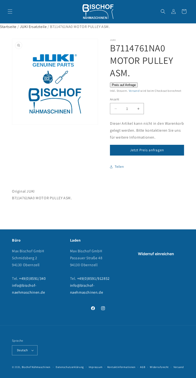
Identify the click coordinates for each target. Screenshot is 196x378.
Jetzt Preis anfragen (147, 150)
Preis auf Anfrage (124, 85)
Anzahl (114, 99)
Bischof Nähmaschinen (36, 367)
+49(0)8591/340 (32, 278)
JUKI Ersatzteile (33, 26)
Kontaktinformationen (121, 367)
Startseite (8, 26)
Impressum (96, 367)
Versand (134, 90)
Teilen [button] (119, 166)
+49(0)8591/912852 (93, 278)
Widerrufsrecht (159, 367)
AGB (142, 367)
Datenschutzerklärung (70, 367)
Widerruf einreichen (156, 253)
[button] (10, 11)
